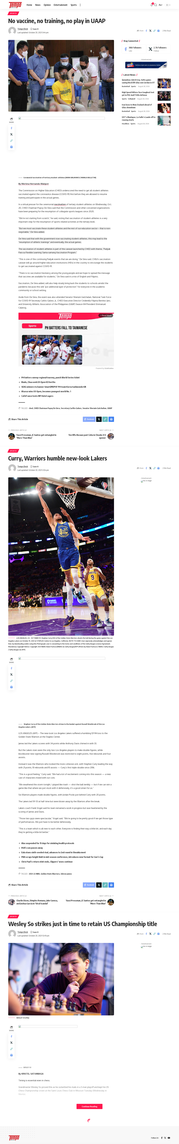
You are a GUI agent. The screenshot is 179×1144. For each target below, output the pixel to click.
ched (31, 408)
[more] (80, 5)
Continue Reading (89, 1106)
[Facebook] (134, 49)
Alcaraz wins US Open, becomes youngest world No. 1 (46, 391)
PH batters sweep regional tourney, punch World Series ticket (50, 377)
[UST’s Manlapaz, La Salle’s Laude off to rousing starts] (164, 121)
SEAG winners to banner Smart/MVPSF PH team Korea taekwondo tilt (53, 387)
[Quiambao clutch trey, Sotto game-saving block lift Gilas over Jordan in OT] (164, 83)
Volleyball (131, 99)
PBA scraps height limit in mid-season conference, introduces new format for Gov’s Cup (62, 857)
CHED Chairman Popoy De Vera (47, 408)
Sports (13, 13)
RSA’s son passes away (32, 848)
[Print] (158, 31)
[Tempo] (15, 5)
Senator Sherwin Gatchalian (94, 408)
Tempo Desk (22, 29)
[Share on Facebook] (146, 31)
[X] (159, 49)
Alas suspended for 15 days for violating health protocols (47, 843)
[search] (155, 5)
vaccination (60, 204)
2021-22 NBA (34, 874)
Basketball (126, 86)
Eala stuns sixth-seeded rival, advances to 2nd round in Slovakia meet (53, 852)
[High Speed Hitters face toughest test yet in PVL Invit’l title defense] (164, 96)
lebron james (66, 874)
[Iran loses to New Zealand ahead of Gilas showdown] (164, 108)
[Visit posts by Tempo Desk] (12, 31)
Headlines (125, 124)
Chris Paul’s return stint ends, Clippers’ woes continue (47, 861)
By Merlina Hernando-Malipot (33, 183)
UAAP (109, 408)
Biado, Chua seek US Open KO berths (38, 382)
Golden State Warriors (50, 874)
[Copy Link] (154, 31)
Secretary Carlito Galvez (71, 408)
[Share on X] (150, 31)
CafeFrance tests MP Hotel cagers (37, 396)
